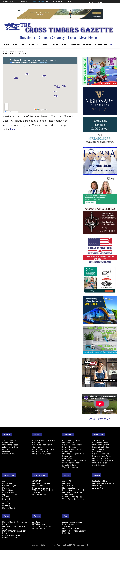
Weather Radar (38, 528)
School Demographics (72, 497)
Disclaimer (7, 451)
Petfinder (66, 533)
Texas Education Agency (73, 499)
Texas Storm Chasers (41, 526)
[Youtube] (101, 1)
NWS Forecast (38, 524)
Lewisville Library (70, 447)
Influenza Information (41, 488)
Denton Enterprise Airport (103, 483)
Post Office (67, 458)
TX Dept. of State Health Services (43, 491)
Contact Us (7, 449)
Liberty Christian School (73, 490)
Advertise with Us (10, 447)
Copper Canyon (9, 485)
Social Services (69, 465)
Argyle (5, 481)
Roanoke (6, 506)
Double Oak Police (100, 447)
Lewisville (6, 499)
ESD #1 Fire (97, 451)
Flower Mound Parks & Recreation (72, 450)
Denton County (9, 508)
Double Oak (7, 490)
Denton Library (69, 442)
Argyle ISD (67, 481)
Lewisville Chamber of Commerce (42, 446)
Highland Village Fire (101, 458)
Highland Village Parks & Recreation (73, 455)
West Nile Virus (39, 494)
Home (5, 51)
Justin (5, 501)
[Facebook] (89, 1)
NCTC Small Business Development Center (41, 452)
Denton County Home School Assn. (72, 493)
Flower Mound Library (72, 445)
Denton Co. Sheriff (100, 445)
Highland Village (9, 494)
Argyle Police (98, 440)
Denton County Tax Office (74, 460)
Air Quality (37, 522)
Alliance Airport (99, 488)
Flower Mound (8, 492)
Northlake (6, 503)
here (12, 129)
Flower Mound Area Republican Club (11, 536)
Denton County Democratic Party (14, 523)
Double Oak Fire (99, 449)
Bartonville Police (100, 442)
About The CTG (9, 440)
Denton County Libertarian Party (14, 527)
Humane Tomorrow (70, 528)
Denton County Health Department (42, 484)
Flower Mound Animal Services (72, 525)
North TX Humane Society (74, 531)
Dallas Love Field (99, 481)
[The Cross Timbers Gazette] (60, 30)
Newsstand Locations (11, 445)
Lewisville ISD (68, 485)
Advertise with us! (99, 418)
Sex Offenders (98, 465)
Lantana (5, 497)
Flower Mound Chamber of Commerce (44, 441)
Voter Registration (70, 467)
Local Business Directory (43, 449)
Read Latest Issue (10, 442)
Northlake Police (99, 463)
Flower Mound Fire (100, 454)
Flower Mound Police (101, 456)
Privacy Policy (8, 454)
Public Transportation (71, 463)
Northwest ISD (68, 488)
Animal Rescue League (72, 522)
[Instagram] (92, 1)
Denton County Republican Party (14, 532)
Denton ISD (67, 483)
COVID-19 (36, 481)
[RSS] (95, 1)
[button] (111, 45)
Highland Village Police (102, 460)
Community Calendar (71, 440)
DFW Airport (97, 485)
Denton (5, 488)
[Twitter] (98, 1)
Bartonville (7, 483)
